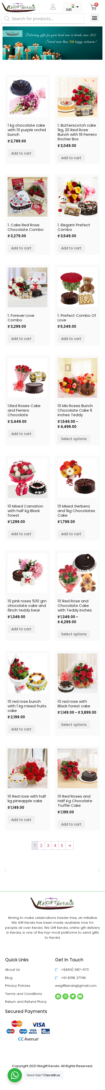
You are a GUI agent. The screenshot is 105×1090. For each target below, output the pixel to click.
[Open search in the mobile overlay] (42, 18)
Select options (74, 438)
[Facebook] (58, 996)
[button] (94, 17)
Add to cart (21, 153)
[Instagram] (65, 996)
